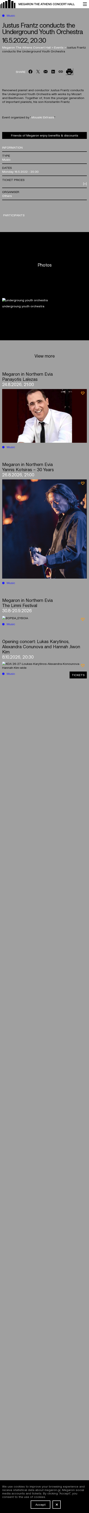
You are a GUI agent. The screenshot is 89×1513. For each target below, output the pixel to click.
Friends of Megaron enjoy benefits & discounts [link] (44, 135)
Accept (40, 1504)
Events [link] (59, 47)
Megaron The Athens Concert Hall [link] (27, 47)
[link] (39, 4)
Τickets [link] (78, 675)
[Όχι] (56, 1504)
